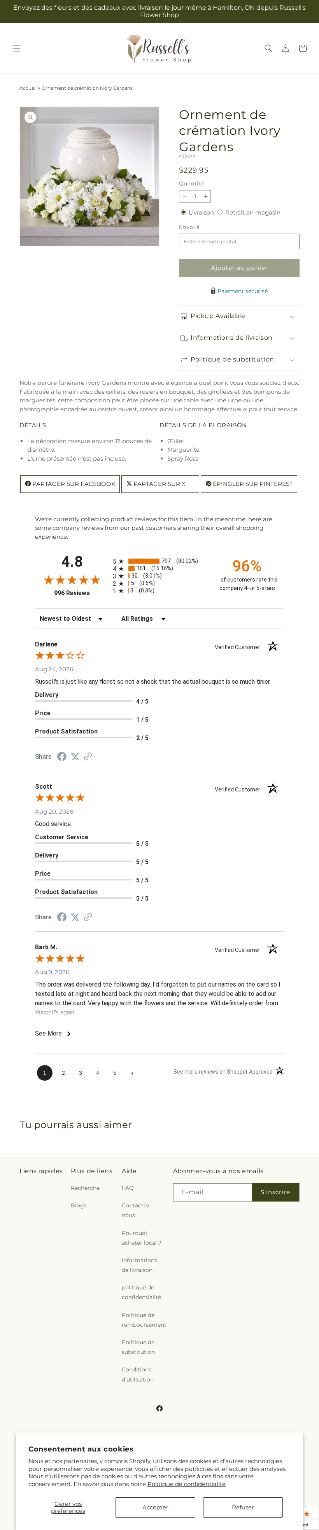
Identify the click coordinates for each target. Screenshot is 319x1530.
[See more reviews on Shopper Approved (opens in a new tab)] (88, 757)
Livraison (202, 212)
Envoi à (197, 227)
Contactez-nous (136, 1210)
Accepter (155, 1507)
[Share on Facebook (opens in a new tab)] (62, 757)
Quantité (191, 183)
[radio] (159, 561)
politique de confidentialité (141, 1292)
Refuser (243, 1507)
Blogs (79, 1205)
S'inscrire (275, 1192)
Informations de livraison (139, 1265)
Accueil (28, 88)
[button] (16, 48)
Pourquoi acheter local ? (141, 1238)
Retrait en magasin (252, 212)
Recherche (85, 1187)
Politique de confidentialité (186, 1484)
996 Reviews (81, 593)
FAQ (128, 1187)
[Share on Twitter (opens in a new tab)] (75, 756)
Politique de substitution (138, 1347)
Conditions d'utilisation (138, 1374)
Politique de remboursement (144, 1320)
